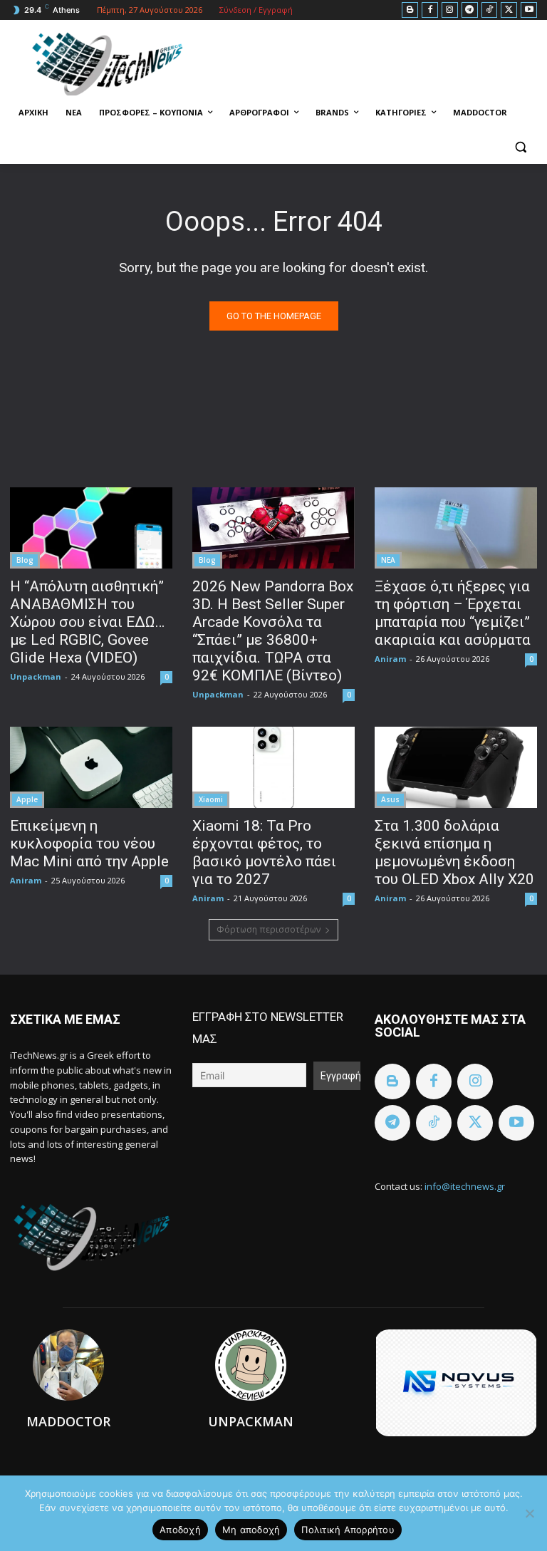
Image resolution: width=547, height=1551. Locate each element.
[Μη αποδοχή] (529, 1513)
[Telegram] (470, 10)
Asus (390, 799)
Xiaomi (211, 799)
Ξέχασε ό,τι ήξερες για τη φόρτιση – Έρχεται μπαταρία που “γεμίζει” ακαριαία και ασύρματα (453, 613)
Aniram (390, 658)
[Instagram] (450, 10)
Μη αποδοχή (251, 1529)
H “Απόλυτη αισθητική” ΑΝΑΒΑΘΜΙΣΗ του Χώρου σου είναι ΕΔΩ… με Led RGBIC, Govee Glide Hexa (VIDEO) (87, 622)
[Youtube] (529, 10)
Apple (27, 799)
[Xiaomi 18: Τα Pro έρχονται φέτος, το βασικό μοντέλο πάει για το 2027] (273, 767)
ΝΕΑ (388, 560)
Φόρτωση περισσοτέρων (269, 929)
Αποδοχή (180, 1529)
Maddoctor (68, 1421)
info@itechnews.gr (464, 1186)
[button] (520, 147)
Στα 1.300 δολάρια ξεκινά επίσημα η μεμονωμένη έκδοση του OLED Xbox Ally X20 (454, 852)
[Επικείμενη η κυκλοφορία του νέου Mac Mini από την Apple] (91, 767)
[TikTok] (489, 10)
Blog (24, 560)
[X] (509, 10)
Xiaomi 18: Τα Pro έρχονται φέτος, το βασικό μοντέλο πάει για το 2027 (264, 852)
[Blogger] (410, 10)
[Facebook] (430, 10)
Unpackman (35, 676)
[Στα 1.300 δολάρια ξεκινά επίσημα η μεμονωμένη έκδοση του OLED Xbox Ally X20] (456, 767)
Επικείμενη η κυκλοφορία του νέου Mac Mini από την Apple (89, 843)
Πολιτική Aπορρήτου (348, 1529)
